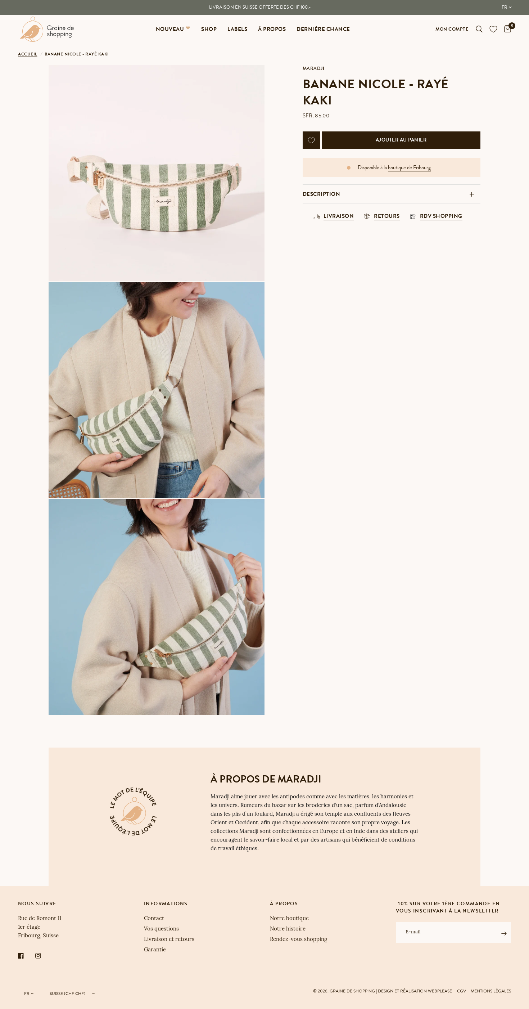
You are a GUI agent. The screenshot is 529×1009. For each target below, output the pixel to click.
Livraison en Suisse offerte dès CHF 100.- (260, 7)
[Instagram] (43, 956)
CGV (461, 991)
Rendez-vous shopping (298, 939)
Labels (237, 29)
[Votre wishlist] (493, 29)
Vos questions (161, 929)
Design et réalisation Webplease (415, 991)
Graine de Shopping (352, 991)
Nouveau (170, 29)
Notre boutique (289, 918)
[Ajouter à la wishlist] (311, 140)
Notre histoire (288, 929)
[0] (506, 29)
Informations (166, 903)
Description (321, 194)
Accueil (27, 54)
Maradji (314, 68)
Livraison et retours (169, 939)
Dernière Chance (323, 29)
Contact (154, 918)
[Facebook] (26, 956)
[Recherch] (479, 29)
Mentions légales (491, 991)
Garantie (155, 950)
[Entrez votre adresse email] (504, 933)
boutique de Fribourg (409, 168)
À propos (272, 29)
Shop (209, 29)
